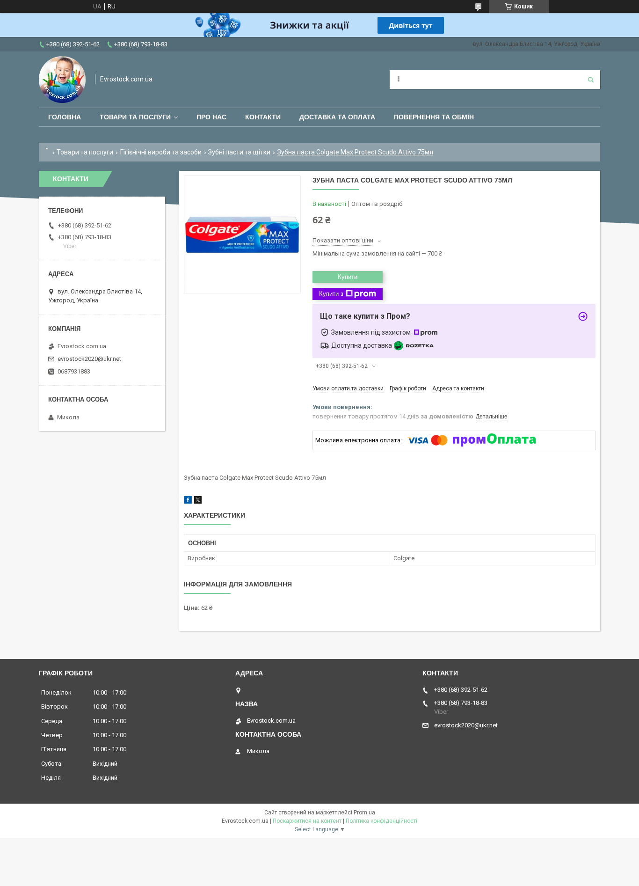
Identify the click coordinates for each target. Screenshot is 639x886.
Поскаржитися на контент (307, 821)
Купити (347, 276)
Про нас (211, 117)
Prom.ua (364, 812)
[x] (198, 501)
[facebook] (188, 501)
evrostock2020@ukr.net (89, 358)
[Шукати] (590, 79)
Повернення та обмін (434, 117)
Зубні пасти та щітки (239, 152)
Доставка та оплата (337, 117)
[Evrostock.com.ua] (62, 79)
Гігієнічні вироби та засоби (161, 152)
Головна (64, 117)
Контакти (263, 117)
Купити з (331, 293)
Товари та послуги (135, 117)
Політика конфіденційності (381, 821)
